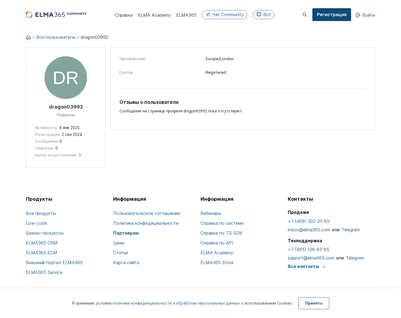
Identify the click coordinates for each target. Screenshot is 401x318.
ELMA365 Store (217, 262)
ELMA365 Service (44, 272)
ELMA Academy (216, 252)
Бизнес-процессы (45, 233)
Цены (118, 243)
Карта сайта (126, 262)
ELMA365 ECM (41, 252)
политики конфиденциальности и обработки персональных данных (177, 303)
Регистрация (331, 14)
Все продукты (41, 213)
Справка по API (216, 243)
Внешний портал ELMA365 (54, 262)
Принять (313, 303)
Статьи (120, 252)
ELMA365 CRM (42, 243)
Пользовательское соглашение (146, 213)
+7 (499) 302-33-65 (309, 221)
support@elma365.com (311, 258)
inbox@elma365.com (309, 229)
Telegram (351, 229)
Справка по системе (222, 223)
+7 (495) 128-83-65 (308, 249)
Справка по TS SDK (221, 233)
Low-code (36, 223)
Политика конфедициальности (145, 223)
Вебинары (210, 213)
